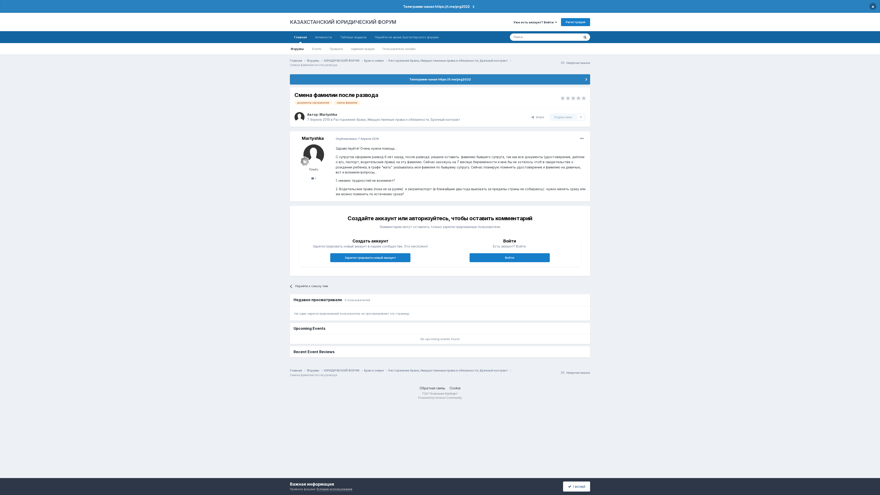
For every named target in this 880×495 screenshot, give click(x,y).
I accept (578, 486)
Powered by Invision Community (440, 397)
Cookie (455, 388)
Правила (336, 49)
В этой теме (566, 37)
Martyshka (328, 114)
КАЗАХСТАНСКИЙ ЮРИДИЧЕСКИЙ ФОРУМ (343, 22)
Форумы (297, 49)
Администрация (362, 49)
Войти (509, 257)
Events (317, 49)
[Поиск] (585, 37)
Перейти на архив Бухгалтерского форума (407, 37)
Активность (323, 37)
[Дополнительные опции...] (581, 138)
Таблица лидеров (353, 37)
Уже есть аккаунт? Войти (534, 22)
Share (539, 117)
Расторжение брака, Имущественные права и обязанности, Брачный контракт (396, 119)
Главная (300, 37)
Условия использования (334, 489)
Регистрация (575, 22)
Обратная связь (432, 388)
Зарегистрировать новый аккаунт (370, 257)
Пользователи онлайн (399, 49)
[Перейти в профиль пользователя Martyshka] (299, 117)
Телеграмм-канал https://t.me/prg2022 (436, 6)
